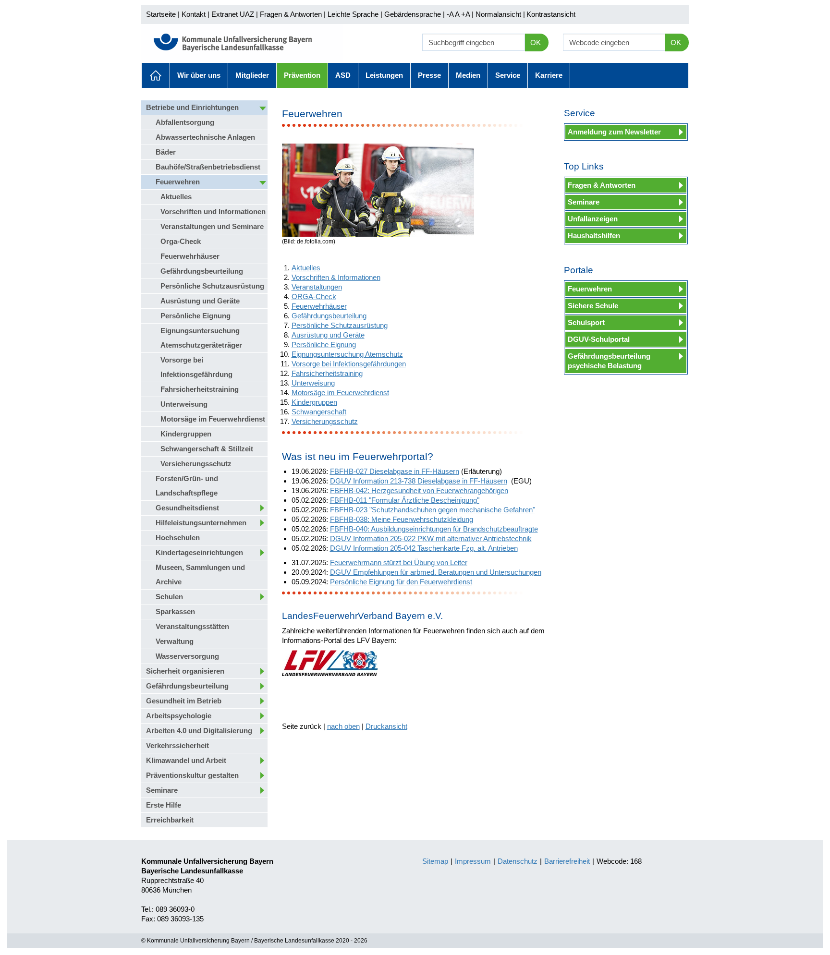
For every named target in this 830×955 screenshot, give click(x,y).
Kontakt (194, 14)
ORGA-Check (314, 296)
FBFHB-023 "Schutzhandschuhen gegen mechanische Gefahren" (432, 510)
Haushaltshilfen (594, 235)
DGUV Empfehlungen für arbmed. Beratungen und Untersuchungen (435, 572)
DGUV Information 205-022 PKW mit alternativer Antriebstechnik (431, 538)
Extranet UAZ (232, 14)
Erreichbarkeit (170, 820)
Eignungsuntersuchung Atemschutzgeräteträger (201, 337)
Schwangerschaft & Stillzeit (206, 449)
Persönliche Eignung (195, 316)
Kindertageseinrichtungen (199, 552)
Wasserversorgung (187, 656)
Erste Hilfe (163, 805)
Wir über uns (198, 75)
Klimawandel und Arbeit (186, 760)
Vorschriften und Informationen (213, 211)
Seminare (162, 790)
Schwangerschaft (319, 412)
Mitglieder (252, 75)
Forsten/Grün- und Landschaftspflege (187, 485)
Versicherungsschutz (196, 463)
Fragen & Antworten (291, 14)
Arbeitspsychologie (178, 716)
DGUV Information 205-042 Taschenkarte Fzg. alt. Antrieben (424, 548)
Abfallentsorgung (185, 122)
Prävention (302, 75)
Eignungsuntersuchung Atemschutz (347, 354)
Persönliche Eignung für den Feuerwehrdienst (401, 582)
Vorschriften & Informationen (336, 277)
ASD (343, 75)
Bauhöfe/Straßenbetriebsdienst (208, 167)
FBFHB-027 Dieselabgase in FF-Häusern (394, 471)
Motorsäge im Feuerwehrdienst (212, 419)
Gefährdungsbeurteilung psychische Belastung (609, 361)
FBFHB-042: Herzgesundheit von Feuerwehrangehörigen (419, 490)
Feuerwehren (178, 182)
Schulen (169, 596)
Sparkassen (175, 611)
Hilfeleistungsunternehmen (201, 523)
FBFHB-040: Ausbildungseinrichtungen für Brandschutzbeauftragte (434, 529)
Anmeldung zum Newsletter (614, 132)
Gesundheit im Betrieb (183, 701)
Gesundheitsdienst (187, 508)
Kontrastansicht (550, 14)
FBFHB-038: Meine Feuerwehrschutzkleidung (401, 519)
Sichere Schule (593, 306)
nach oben (343, 726)
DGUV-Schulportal (599, 339)
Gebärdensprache (412, 14)
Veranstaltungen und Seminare (212, 226)
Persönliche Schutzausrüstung (212, 286)
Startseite (161, 14)
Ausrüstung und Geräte (200, 301)
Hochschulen (178, 537)
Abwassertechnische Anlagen (205, 137)
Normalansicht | (500, 14)
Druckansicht (386, 726)
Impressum (473, 861)
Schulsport (586, 322)
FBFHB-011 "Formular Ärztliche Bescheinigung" (404, 500)
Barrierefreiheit (567, 861)
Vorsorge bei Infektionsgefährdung (196, 367)
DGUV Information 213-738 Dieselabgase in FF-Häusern (418, 481)
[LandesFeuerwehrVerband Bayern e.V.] (330, 663)
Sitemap (435, 861)
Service (507, 75)
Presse (429, 75)
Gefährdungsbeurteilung (201, 271)
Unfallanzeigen (593, 219)
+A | (466, 14)
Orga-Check (180, 241)
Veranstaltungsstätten (192, 626)
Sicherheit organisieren (185, 671)
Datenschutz (517, 861)
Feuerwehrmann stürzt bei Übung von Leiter (398, 562)
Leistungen (384, 75)
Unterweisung (184, 404)
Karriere (548, 75)
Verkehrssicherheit (177, 745)
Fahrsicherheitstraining (199, 389)
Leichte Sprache (353, 14)
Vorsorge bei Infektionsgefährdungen (349, 364)
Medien (468, 75)
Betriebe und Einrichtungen (192, 107)
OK (535, 42)
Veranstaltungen (317, 287)
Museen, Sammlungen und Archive (200, 574)
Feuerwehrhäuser (190, 256)
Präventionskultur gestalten (192, 775)
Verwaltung (175, 641)
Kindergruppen (185, 434)
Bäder (166, 152)
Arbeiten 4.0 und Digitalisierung (199, 730)
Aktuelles (155, 75)
